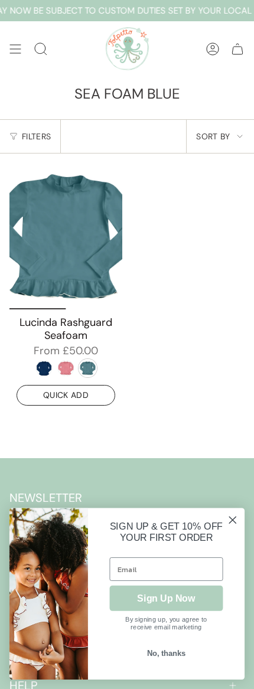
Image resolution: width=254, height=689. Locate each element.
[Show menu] (15, 49)
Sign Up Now (166, 598)
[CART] (237, 49)
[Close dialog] (232, 520)
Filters (36, 136)
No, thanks (166, 653)
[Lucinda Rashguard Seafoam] (65, 236)
